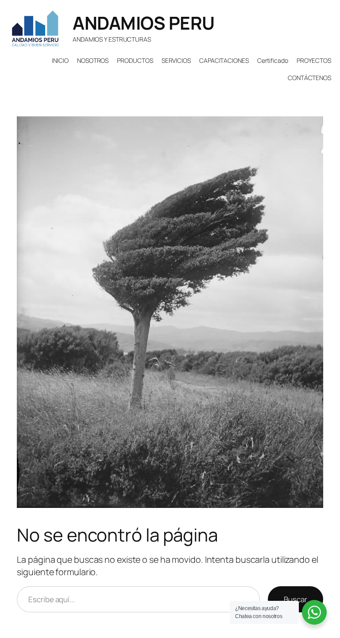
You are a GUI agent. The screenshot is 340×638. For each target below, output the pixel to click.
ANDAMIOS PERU (144, 23)
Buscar (295, 599)
